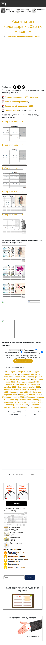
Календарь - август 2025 (28, 382)
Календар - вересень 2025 (29, 402)
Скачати (16, 503)
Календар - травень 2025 (13, 397)
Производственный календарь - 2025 (23, 36)
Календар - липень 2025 (20, 400)
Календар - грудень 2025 (30, 407)
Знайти (30, 577)
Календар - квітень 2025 (29, 394)
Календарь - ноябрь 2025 (29, 387)
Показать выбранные (23, 361)
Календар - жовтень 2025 (17, 405)
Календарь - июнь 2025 (20, 379)
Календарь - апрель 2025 (15, 377)
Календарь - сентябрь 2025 (17, 384)
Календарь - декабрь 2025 (14, 389)
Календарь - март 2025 (29, 374)
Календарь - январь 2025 (17, 372)
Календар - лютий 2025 (20, 392)
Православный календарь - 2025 (18, 106)
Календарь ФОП (11, 110)
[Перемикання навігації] (3, 4)
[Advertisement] (23, 62)
